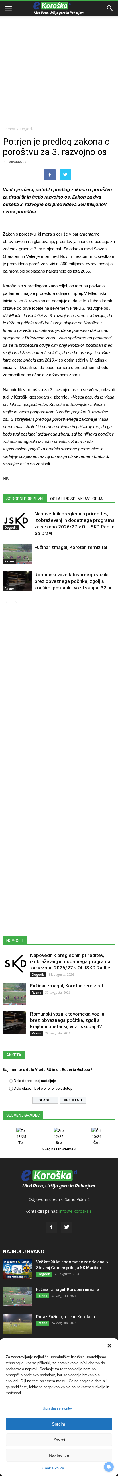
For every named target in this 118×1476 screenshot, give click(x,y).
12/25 (58, 1139)
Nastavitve (59, 1455)
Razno (9, 561)
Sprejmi (59, 1424)
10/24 (96, 1139)
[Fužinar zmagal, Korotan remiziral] (17, 554)
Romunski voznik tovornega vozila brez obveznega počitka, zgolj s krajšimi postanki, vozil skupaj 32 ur (73, 581)
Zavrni (59, 1439)
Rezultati (73, 1100)
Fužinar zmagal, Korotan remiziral (70, 547)
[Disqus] (59, 692)
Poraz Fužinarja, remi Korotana (65, 1316)
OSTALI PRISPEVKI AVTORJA (76, 499)
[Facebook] (51, 1227)
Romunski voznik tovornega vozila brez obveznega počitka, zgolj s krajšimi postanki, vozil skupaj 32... (67, 1020)
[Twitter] (66, 1227)
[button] (109, 1345)
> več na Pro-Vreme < (59, 1149)
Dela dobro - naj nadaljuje (35, 1081)
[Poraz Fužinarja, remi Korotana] (17, 1324)
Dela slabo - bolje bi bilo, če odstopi (44, 1088)
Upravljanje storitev (58, 1408)
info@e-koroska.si (76, 1211)
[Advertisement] (59, 61)
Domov (9, 128)
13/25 (21, 1139)
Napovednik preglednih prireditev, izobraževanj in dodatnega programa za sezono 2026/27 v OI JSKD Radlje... (72, 961)
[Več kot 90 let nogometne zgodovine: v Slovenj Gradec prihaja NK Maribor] (17, 1269)
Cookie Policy (53, 1468)
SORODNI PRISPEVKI (24, 499)
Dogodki (27, 128)
